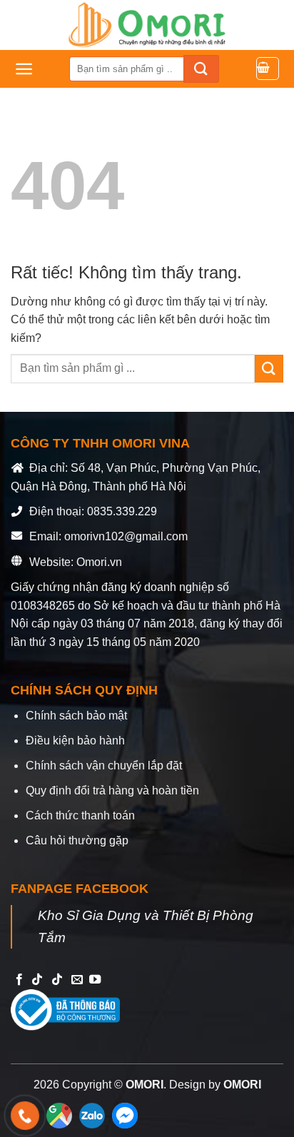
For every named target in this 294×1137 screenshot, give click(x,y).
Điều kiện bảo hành (75, 740)
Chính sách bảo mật (76, 715)
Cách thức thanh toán (80, 815)
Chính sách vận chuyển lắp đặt (104, 765)
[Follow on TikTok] (37, 980)
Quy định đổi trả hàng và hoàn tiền (112, 790)
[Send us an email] (77, 980)
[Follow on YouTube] (95, 980)
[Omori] (147, 25)
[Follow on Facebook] (19, 980)
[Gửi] (201, 69)
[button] (24, 69)
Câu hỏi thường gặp (77, 840)
